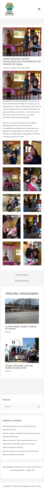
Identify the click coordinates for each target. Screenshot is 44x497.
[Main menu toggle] (39, 9)
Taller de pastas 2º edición (13, 447)
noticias (14, 68)
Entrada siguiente (22, 281)
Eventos (7, 68)
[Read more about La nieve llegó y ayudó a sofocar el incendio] (22, 311)
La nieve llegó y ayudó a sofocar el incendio (21, 327)
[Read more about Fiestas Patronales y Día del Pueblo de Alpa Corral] (22, 350)
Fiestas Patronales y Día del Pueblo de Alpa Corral (19, 366)
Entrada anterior (22, 275)
